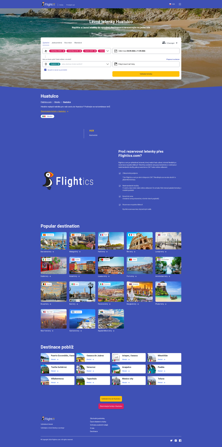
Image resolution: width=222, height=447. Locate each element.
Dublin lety (44, 276)
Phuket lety (159, 304)
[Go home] (48, 418)
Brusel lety (45, 304)
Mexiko (57, 102)
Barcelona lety (46, 251)
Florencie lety (103, 304)
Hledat (53, 359)
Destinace (94, 431)
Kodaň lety (73, 276)
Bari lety (72, 304)
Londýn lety (159, 251)
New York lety (46, 331)
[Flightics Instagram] (175, 440)
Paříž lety (101, 251)
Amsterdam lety (161, 276)
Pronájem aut (70, 5)
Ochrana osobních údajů (99, 425)
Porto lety (130, 276)
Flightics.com (46, 102)
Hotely (61, 5)
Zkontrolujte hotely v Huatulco (53, 111)
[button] (180, 4)
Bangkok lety (131, 304)
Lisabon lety (102, 276)
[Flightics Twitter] (171, 440)
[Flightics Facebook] (180, 440)
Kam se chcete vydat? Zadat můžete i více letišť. (57, 59)
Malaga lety (73, 251)
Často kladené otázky (98, 422)
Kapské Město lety (105, 331)
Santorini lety (74, 331)
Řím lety (130, 251)
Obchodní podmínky (97, 418)
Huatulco (67, 102)
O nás (92, 428)
